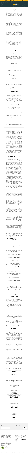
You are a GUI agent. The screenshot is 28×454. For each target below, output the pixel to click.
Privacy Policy (12, 452)
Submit (25, 427)
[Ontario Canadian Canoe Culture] (6, 447)
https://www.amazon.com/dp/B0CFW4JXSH (14, 294)
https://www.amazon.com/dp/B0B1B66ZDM (14, 257)
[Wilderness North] (17, 4)
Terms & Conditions (19, 452)
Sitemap (15, 452)
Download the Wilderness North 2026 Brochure (11, 0)
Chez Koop (25, 452)
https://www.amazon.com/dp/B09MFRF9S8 (14, 280)
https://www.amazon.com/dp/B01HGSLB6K (14, 289)
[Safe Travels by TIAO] (3, 447)
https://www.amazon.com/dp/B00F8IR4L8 (14, 271)
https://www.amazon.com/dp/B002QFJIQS (14, 266)
